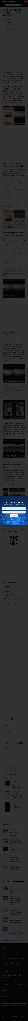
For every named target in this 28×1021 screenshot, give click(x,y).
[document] (14, 510)
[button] (26, 498)
